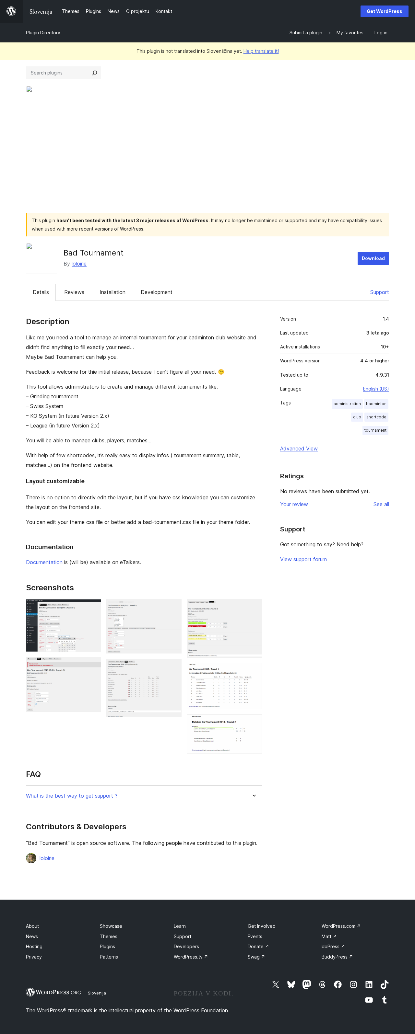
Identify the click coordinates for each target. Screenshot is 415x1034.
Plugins (107, 946)
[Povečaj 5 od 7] (253, 608)
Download (373, 258)
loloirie (79, 263)
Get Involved (262, 926)
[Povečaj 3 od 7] (173, 608)
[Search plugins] (94, 72)
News (32, 936)
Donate (258, 946)
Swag (256, 957)
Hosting (34, 946)
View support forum (303, 559)
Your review (294, 504)
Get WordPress (384, 11)
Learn (180, 926)
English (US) (376, 389)
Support (379, 292)
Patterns (109, 957)
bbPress (333, 946)
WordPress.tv (191, 957)
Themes (108, 936)
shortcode (376, 417)
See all (381, 504)
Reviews (74, 292)
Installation (112, 292)
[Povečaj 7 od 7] (253, 723)
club (357, 417)
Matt (329, 936)
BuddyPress (337, 957)
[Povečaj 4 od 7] (173, 667)
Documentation (44, 562)
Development (156, 292)
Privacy (34, 957)
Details (41, 292)
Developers (186, 946)
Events (255, 936)
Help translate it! (261, 51)
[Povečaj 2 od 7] (92, 666)
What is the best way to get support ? (71, 796)
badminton (376, 403)
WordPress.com (341, 926)
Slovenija (97, 992)
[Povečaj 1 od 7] (92, 608)
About (32, 926)
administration (347, 403)
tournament (375, 430)
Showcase (111, 926)
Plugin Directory (43, 32)
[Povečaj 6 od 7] (253, 671)
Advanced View (299, 448)
